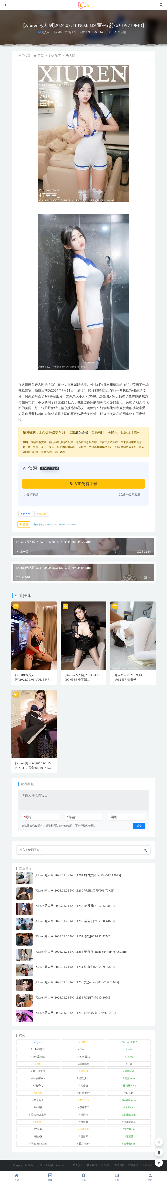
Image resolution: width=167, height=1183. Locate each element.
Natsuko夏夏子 (129, 1042)
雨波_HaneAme (39, 1143)
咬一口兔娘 (39, 1071)
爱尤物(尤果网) (39, 1114)
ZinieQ (129, 1056)
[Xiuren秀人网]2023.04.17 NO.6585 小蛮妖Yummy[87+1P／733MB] (82, 679)
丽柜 (38, 1064)
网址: (114, 817)
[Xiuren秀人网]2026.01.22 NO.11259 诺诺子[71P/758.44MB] (75, 921)
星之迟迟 (39, 1100)
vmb (129, 1049)
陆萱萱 (129, 1136)
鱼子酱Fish (129, 1143)
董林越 (42, 514)
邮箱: (71, 817)
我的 (150, 1180)
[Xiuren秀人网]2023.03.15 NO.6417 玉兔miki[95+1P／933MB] (33, 768)
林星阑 (39, 1107)
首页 (40, 55)
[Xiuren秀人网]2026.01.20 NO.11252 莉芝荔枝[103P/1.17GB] (75, 1012)
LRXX (84, 1042)
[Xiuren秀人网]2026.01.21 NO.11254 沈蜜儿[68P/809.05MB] (75, 967)
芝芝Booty (129, 1129)
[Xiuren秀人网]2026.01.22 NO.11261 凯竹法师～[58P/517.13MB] (78, 875)
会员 (83, 1180)
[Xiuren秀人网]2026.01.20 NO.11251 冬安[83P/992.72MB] (73, 936)
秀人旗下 (55, 55)
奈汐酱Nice (39, 1078)
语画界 (84, 1136)
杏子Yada (84, 1100)
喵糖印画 (130, 1071)
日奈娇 (129, 1092)
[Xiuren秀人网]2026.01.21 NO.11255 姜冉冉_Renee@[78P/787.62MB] (81, 951)
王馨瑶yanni (129, 1114)
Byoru (39, 1042)
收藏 (25, 524)
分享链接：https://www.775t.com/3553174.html (56, 524)
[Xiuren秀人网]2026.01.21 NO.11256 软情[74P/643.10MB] (73, 997)
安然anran (130, 1078)
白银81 (84, 1122)
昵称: (27, 817)
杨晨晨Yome (129, 1100)
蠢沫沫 (39, 1136)
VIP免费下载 (86, 483)
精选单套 (84, 1129)
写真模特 (84, 1064)
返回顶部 (147, 1165)
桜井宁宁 (84, 1107)
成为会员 (81, 432)
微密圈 (39, 1092)
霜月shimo (84, 1143)
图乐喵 (121, 32)
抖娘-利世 (84, 1092)
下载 (117, 1180)
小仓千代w (39, 1085)
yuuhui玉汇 (84, 1056)
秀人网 (45, 32)
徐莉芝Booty (129, 1085)
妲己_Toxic (84, 1078)
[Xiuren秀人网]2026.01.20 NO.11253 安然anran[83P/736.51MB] (77, 982)
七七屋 (39, 1165)
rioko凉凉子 (39, 1049)
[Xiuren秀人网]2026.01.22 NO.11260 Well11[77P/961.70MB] (74, 890)
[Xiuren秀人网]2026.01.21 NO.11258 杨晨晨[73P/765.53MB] (75, 905)
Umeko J (84, 1049)
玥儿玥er (38, 1122)
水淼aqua (129, 1107)
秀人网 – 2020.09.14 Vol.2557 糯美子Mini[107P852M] (128, 679)
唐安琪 (84, 1071)
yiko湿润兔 (39, 1056)
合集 (129, 1064)
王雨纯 (84, 1114)
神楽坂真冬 (130, 1122)
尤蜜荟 (84, 1085)
